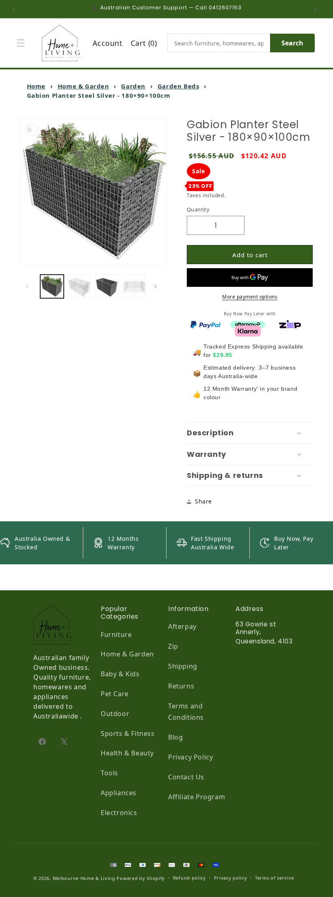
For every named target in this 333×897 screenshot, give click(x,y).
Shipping (182, 666)
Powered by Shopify (141, 878)
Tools (109, 772)
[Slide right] (157, 286)
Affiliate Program (196, 796)
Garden (133, 86)
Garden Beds (178, 86)
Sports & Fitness (128, 733)
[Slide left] (29, 286)
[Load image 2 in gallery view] (79, 286)
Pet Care (115, 693)
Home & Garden (83, 86)
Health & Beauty (127, 753)
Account (108, 43)
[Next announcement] (317, 9)
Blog (175, 737)
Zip (173, 646)
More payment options (249, 296)
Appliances (118, 792)
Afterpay (182, 626)
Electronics (119, 812)
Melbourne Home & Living (84, 878)
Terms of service (274, 878)
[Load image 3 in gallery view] (107, 286)
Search (292, 43)
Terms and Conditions (186, 711)
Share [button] (203, 501)
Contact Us (186, 776)
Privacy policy (230, 878)
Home (36, 86)
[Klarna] (247, 330)
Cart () (144, 43)
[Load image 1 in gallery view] (52, 286)
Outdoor (115, 713)
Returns (181, 686)
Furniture (116, 634)
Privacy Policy (190, 757)
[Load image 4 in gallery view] (134, 286)
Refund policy (189, 878)
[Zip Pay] (290, 323)
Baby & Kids (120, 673)
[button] (23, 43)
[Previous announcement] (16, 9)
